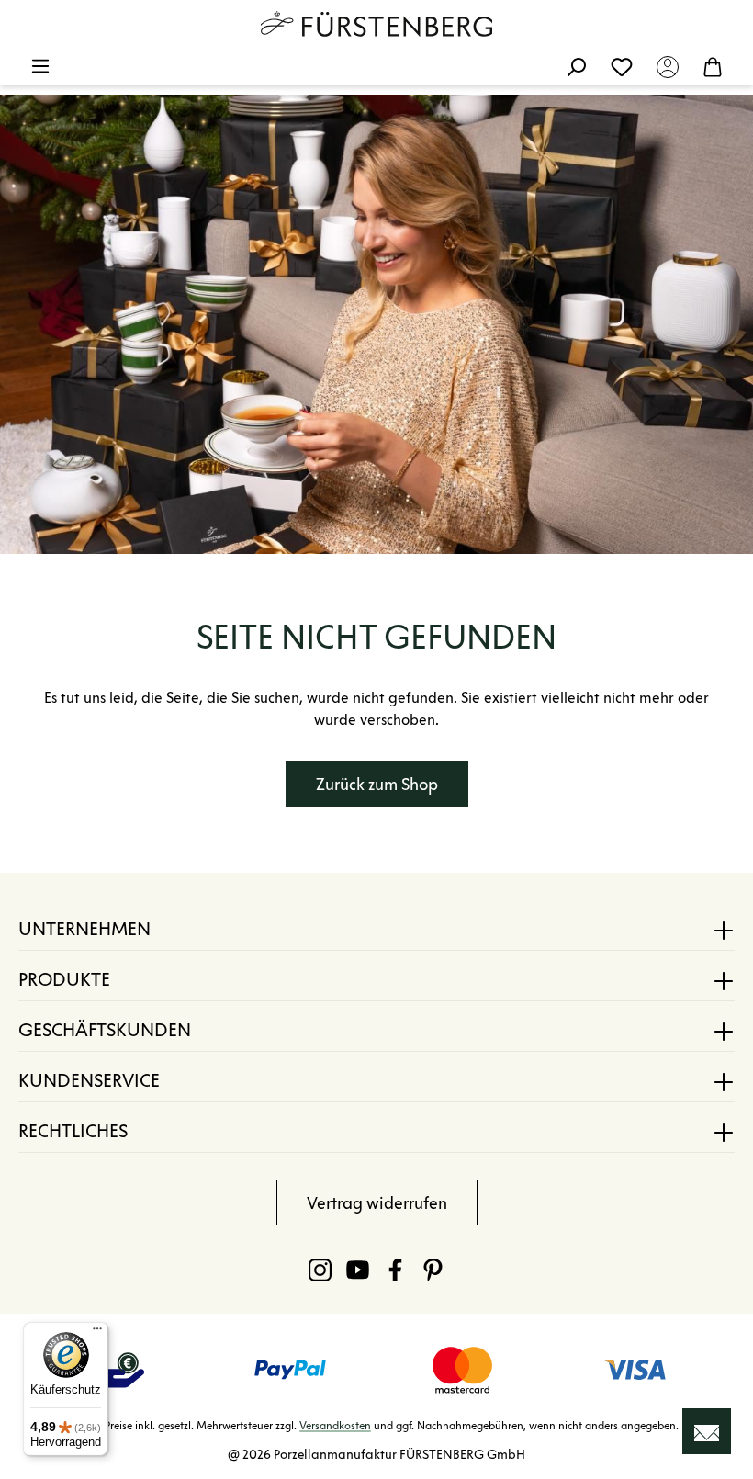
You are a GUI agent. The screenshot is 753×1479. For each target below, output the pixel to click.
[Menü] (40, 66)
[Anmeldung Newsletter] (706, 1431)
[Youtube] (357, 1269)
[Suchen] (576, 66)
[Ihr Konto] (668, 66)
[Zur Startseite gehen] (376, 24)
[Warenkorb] (713, 66)
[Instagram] (320, 1269)
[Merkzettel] (622, 66)
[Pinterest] (432, 1269)
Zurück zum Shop (377, 784)
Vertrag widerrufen (377, 1203)
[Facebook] (395, 1269)
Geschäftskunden (104, 1030)
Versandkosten (335, 1425)
